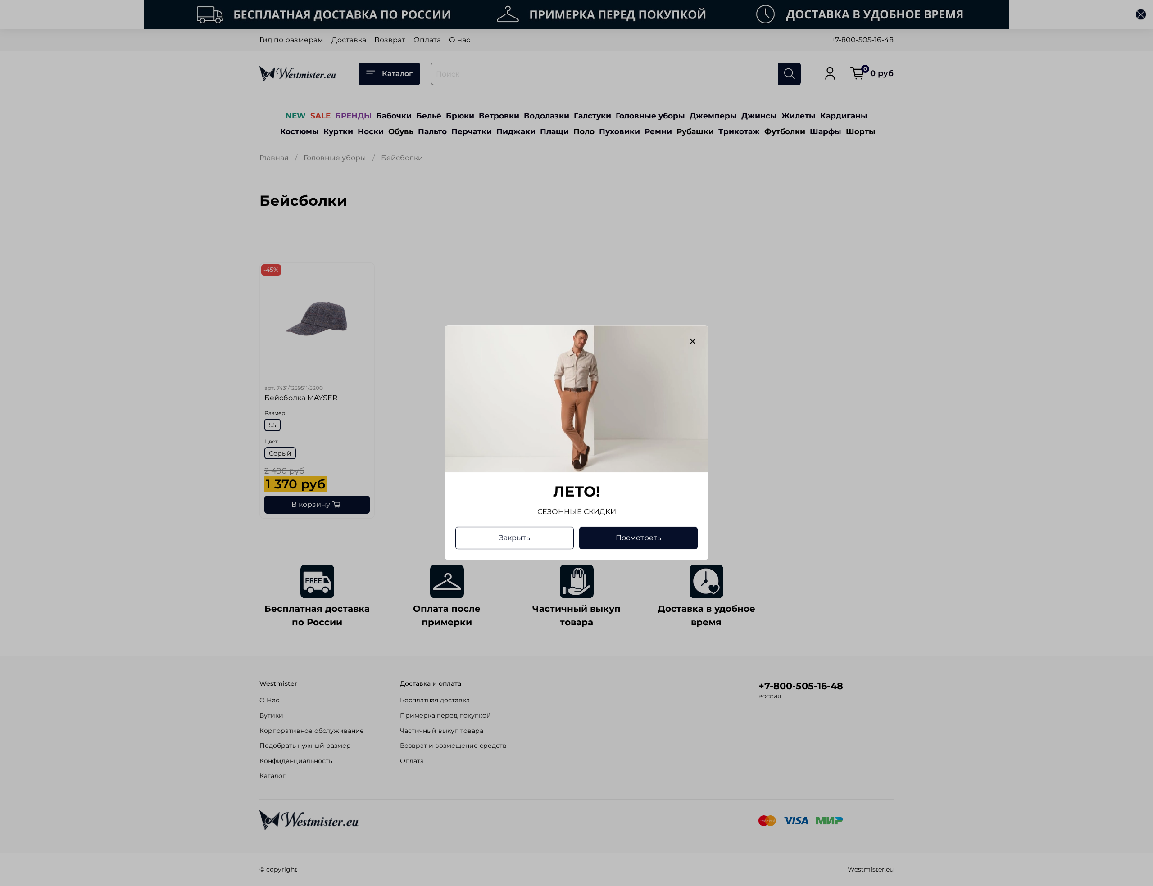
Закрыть (514, 538)
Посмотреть (638, 538)
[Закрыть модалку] (693, 341)
